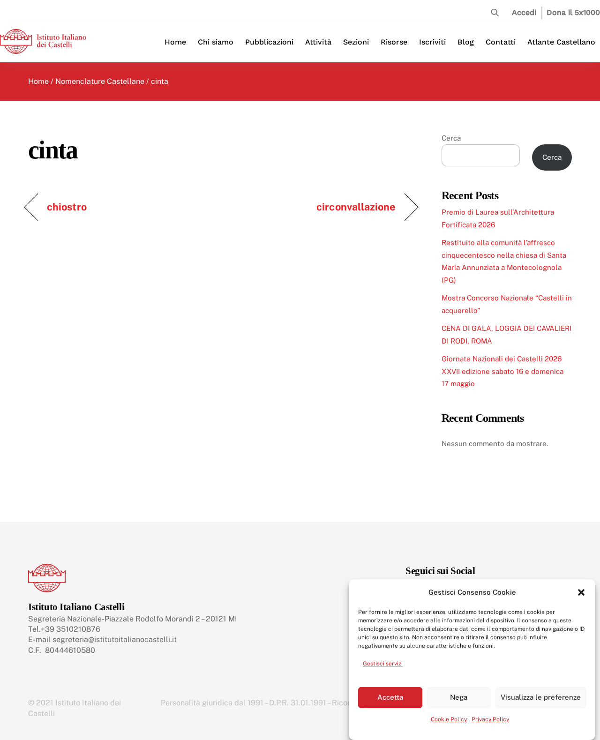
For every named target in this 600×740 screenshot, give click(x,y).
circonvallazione (355, 207)
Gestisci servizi (383, 663)
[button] (581, 592)
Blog (466, 41)
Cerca (451, 138)
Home (175, 41)
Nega (458, 697)
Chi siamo (215, 41)
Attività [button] (318, 41)
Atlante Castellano (561, 41)
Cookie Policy (449, 719)
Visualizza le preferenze (541, 697)
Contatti (501, 41)
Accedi (524, 12)
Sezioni (356, 41)
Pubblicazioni (269, 41)
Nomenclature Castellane (99, 81)
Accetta (390, 697)
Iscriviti (432, 41)
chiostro (67, 207)
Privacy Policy (490, 719)
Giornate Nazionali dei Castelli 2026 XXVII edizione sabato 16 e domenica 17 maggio (502, 371)
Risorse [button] (394, 41)
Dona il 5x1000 (573, 12)
